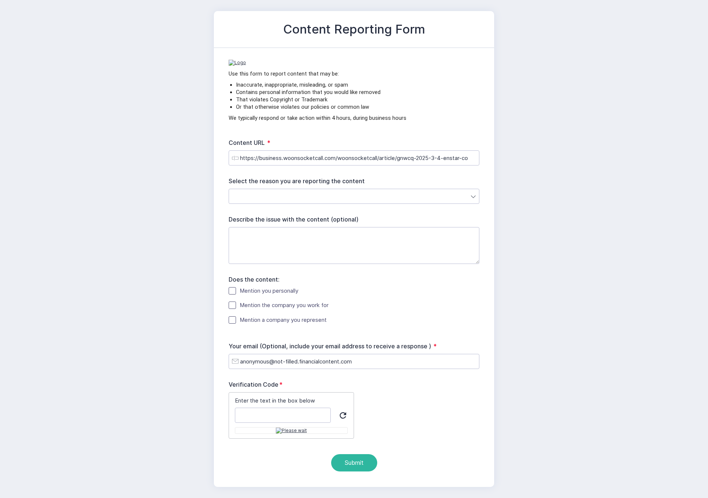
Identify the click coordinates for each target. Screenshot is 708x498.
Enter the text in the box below (275, 400)
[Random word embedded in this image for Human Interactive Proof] (291, 430)
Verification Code (257, 385)
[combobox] (354, 196)
